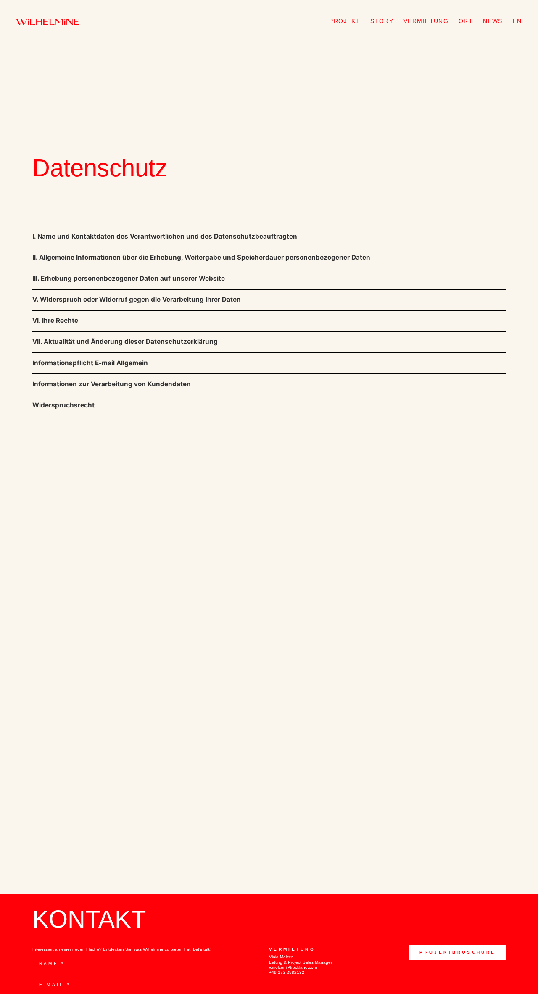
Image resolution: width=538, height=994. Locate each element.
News (493, 21)
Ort (466, 21)
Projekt (344, 21)
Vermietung (426, 21)
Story (381, 21)
